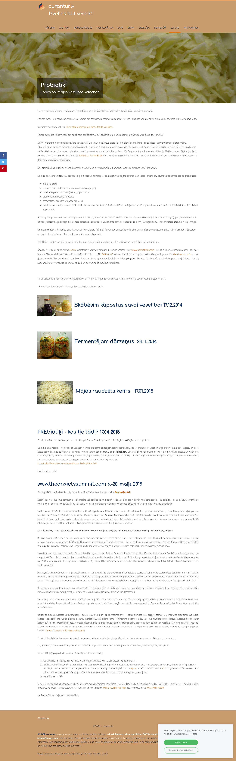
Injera (133, 668)
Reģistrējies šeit (123, 492)
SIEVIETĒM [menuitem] (160, 28)
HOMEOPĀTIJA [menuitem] (105, 28)
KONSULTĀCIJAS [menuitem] (83, 28)
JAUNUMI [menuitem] (64, 28)
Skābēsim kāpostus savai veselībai (118, 305)
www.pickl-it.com (155, 687)
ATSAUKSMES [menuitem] (191, 28)
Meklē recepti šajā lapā (114, 687)
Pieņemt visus (181, 742)
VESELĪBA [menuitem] (144, 28)
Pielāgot (193, 733)
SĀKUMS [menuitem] (50, 28)
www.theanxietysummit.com (71, 484)
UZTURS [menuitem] (174, 28)
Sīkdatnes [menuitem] (43, 718)
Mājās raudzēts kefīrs (103, 391)
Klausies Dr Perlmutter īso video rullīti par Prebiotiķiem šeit (67, 463)
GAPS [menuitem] (120, 28)
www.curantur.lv (64, 734)
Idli (163, 668)
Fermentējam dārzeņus (104, 341)
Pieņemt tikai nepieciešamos (181, 750)
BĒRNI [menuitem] (131, 28)
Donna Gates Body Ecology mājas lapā (64, 630)
